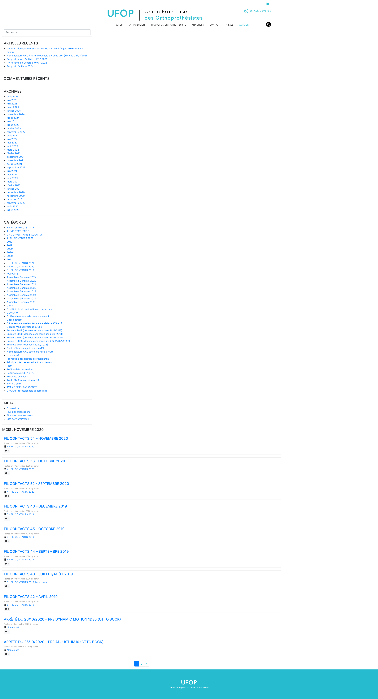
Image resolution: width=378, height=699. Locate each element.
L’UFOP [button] (119, 24)
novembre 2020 (16, 195)
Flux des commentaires (20, 415)
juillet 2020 (13, 209)
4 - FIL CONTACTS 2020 (20, 446)
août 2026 (12, 96)
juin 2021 (12, 170)
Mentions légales (178, 687)
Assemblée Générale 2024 (21, 294)
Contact (192, 687)
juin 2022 (12, 139)
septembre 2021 (16, 167)
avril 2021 (12, 178)
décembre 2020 (16, 192)
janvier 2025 (14, 110)
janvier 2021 (13, 188)
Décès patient (14, 319)
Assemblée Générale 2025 (21, 298)
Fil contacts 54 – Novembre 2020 (36, 438)
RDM (9, 365)
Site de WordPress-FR (19, 418)
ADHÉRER (244, 24)
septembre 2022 (16, 131)
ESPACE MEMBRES (260, 10)
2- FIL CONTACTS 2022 (20, 238)
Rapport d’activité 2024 (20, 66)
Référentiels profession (19, 369)
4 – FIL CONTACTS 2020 (20, 266)
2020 (10, 248)
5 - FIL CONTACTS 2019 (20, 514)
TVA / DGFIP (14, 383)
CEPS (10, 305)
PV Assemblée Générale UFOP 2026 (27, 62)
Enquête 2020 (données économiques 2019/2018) (35, 333)
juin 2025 (12, 103)
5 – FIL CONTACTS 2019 (20, 270)
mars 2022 (13, 149)
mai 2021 (12, 174)
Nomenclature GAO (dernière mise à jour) (30, 351)
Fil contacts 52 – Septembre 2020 (36, 484)
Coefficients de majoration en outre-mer (29, 309)
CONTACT (215, 24)
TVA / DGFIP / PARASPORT (22, 387)
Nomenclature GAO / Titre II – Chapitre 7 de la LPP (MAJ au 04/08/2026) (47, 55)
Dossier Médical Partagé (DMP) (24, 326)
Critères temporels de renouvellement (28, 316)
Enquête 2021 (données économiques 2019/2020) (35, 337)
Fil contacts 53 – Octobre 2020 (34, 461)
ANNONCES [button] (198, 24)
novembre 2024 (16, 114)
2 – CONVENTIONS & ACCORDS (25, 234)
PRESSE (229, 24)
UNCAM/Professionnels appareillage (27, 390)
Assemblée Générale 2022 (21, 287)
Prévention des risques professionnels (28, 358)
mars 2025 (13, 107)
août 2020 (12, 206)
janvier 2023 (14, 128)
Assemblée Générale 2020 (21, 280)
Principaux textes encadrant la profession (30, 362)
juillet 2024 (13, 117)
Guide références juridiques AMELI (26, 348)
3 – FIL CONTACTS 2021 (20, 263)
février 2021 (13, 185)
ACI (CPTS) (13, 273)
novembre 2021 (15, 160)
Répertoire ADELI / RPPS (20, 372)
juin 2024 (12, 121)
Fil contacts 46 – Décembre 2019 (35, 506)
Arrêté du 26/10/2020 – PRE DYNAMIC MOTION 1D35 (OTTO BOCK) (62, 619)
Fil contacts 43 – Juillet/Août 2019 (38, 574)
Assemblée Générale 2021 (21, 284)
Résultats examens (17, 376)
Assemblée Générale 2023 (21, 291)
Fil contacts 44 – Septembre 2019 (36, 551)
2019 (9, 241)
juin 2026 (12, 100)
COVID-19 (12, 312)
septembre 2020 (16, 202)
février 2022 (14, 153)
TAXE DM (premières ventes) (23, 380)
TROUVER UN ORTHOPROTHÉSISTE (168, 24)
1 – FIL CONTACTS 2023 (20, 227)
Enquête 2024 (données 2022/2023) (27, 344)
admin (36, 443)
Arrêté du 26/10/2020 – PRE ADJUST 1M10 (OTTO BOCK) (54, 642)
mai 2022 (12, 142)
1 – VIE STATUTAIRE (18, 231)
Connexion (13, 408)
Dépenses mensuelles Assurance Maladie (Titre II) (34, 323)
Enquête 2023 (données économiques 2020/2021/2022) (38, 341)
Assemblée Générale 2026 (21, 302)
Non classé (13, 355)
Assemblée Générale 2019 (21, 277)
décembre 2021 (15, 156)
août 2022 (12, 135)
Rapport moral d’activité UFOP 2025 (27, 59)
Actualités (204, 687)
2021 (9, 259)
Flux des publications (18, 411)
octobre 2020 (14, 199)
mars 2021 (12, 181)
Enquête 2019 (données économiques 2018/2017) (34, 330)
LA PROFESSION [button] (136, 24)
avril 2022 (12, 146)
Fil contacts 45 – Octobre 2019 (34, 529)
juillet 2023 (13, 124)
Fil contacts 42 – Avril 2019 (31, 597)
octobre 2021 (14, 163)
